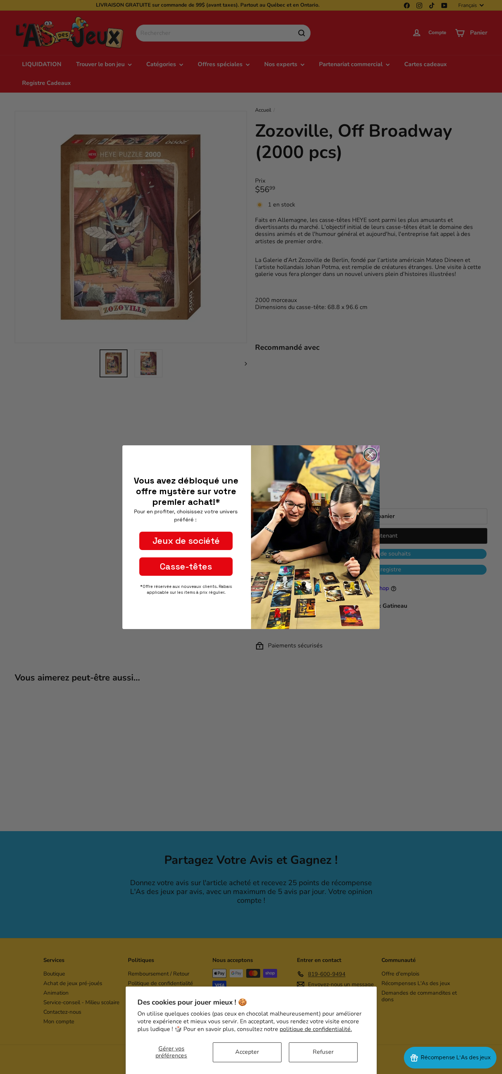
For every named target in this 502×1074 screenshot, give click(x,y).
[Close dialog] (370, 454)
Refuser (323, 1052)
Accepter (247, 1052)
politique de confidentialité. (316, 1029)
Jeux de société (186, 540)
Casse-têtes (186, 566)
